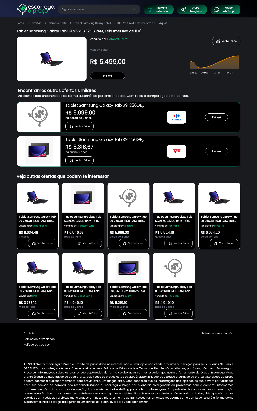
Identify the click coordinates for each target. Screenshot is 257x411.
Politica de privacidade (39, 339)
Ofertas (36, 23)
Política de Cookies (37, 345)
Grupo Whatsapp (229, 9)
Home (20, 23)
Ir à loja (107, 75)
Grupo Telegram (196, 9)
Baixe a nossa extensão (217, 333)
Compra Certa (58, 23)
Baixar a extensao (162, 9)
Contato (29, 333)
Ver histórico (229, 41)
